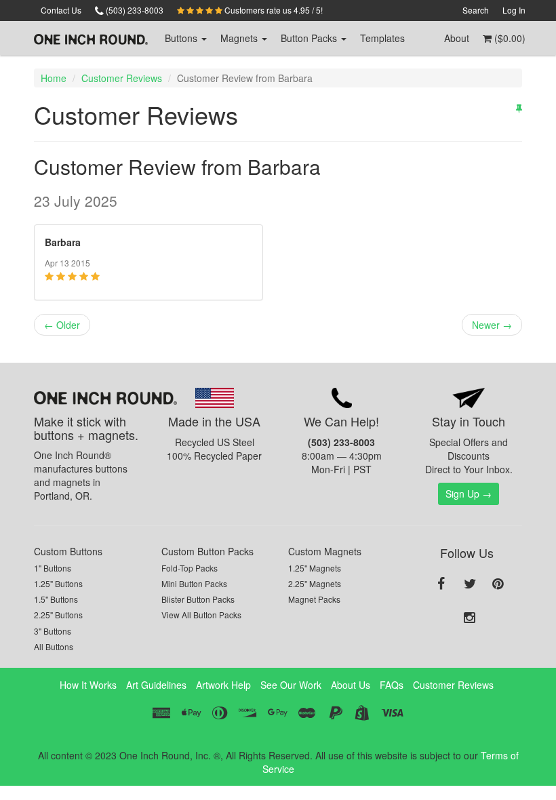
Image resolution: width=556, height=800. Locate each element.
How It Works (88, 685)
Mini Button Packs (194, 583)
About (456, 38)
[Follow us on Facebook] (441, 584)
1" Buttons (52, 568)
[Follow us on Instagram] (469, 618)
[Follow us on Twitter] (469, 584)
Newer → (492, 325)
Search (475, 10)
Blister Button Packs (198, 599)
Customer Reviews (121, 78)
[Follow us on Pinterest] (498, 584)
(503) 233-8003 (133, 10)
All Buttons (53, 646)
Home (53, 78)
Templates (382, 38)
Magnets (240, 38)
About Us (350, 685)
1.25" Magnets (314, 568)
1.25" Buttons (58, 583)
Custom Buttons (68, 551)
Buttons (182, 38)
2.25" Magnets (314, 583)
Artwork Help (223, 685)
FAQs (391, 685)
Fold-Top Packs (189, 568)
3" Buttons (52, 631)
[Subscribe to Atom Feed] (519, 108)
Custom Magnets (324, 551)
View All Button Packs (201, 614)
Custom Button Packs (207, 551)
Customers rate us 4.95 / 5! (272, 10)
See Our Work (290, 685)
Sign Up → (468, 493)
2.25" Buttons (58, 614)
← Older (62, 325)
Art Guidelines (156, 685)
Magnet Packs (314, 599)
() (508, 38)
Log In (513, 10)
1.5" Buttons (56, 599)
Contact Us (61, 10)
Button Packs (310, 38)
